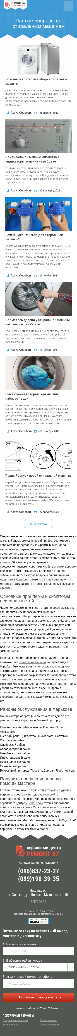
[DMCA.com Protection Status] (38, 921)
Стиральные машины (15, 1020)
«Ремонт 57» (34, 803)
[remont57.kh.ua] (38, 851)
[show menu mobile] (68, 6)
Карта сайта (38, 901)
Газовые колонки (50, 1024)
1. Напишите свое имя (19, 944)
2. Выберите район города (22, 960)
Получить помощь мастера (39, 997)
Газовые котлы (48, 1020)
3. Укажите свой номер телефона (27, 976)
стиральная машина (32, 662)
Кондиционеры (11, 1024)
